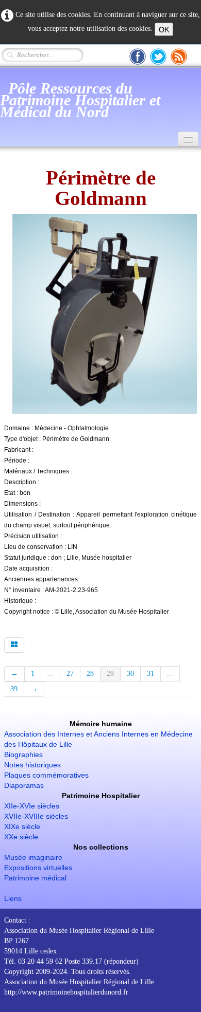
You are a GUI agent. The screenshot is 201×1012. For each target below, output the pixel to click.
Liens (13, 898)
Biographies (23, 754)
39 (14, 689)
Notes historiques (32, 765)
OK (164, 29)
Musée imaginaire (33, 857)
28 (90, 673)
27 (70, 673)
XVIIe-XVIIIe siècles (36, 816)
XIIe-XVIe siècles (31, 806)
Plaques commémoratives (46, 775)
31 (150, 673)
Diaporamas (24, 785)
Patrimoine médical (35, 878)
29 (110, 673)
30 (130, 673)
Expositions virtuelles (38, 867)
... (50, 673)
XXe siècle (21, 837)
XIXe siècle (22, 826)
